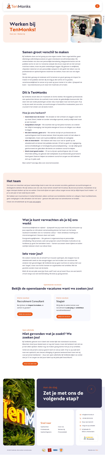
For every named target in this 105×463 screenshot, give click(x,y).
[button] (89, 438)
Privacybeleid (62, 432)
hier (36, 163)
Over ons (61, 427)
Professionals (45, 429)
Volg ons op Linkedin (88, 426)
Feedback (103, 20)
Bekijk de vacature (25, 314)
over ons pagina (35, 202)
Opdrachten (45, 427)
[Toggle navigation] (97, 6)
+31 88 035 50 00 (87, 418)
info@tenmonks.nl (88, 415)
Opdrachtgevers (46, 432)
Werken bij (61, 429)
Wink (97, 450)
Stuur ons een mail (30, 364)
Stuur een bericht (87, 422)
